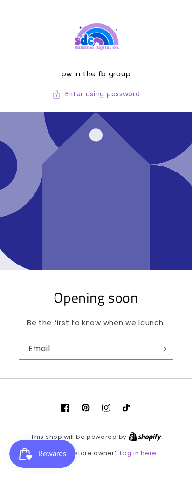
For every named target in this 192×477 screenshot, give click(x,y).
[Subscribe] (162, 349)
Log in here (138, 453)
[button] (96, 94)
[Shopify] (145, 436)
